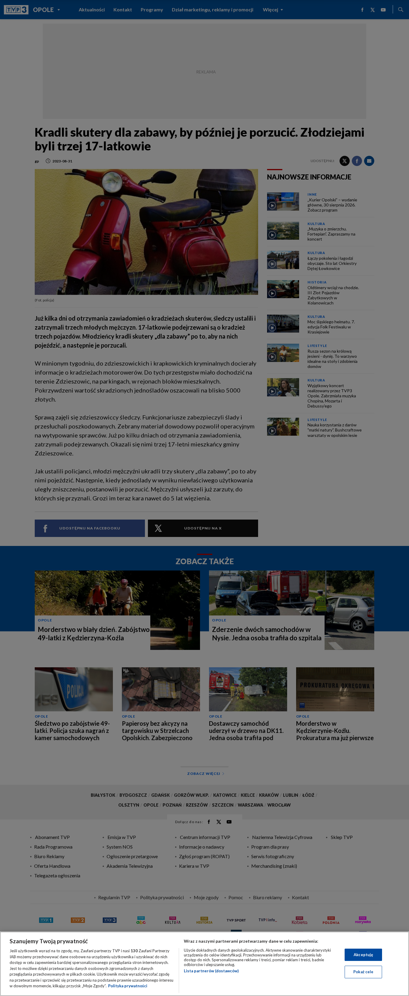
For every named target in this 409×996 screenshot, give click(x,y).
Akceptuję (363, 954)
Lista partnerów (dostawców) (211, 970)
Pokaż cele (363, 971)
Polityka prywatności (127, 985)
